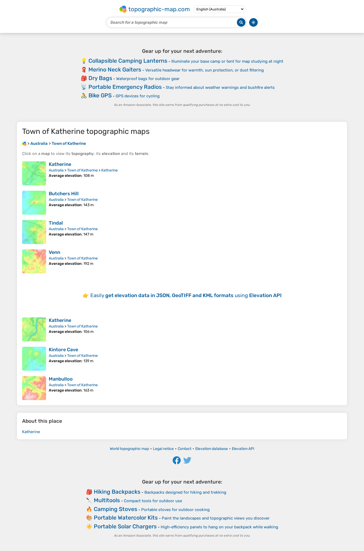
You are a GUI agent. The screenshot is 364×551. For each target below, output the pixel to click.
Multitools (107, 500)
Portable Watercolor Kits (126, 517)
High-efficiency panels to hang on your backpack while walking (219, 527)
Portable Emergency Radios (125, 86)
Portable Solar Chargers (125, 526)
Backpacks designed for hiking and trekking (185, 492)
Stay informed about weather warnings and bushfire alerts (220, 87)
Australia (56, 170)
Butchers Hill (64, 194)
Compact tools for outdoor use (153, 500)
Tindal (56, 223)
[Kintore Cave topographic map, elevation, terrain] (34, 359)
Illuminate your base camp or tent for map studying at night (227, 61)
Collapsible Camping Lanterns (127, 60)
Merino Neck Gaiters (114, 69)
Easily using (186, 295)
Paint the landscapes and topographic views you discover (216, 518)
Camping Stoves (115, 509)
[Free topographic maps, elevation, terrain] (24, 143)
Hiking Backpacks (117, 491)
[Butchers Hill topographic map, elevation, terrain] (34, 203)
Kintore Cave (63, 350)
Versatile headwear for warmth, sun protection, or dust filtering (204, 70)
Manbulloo (61, 379)
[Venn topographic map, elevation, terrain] (34, 261)
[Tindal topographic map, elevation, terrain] (34, 232)
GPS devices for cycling (138, 96)
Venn (54, 252)
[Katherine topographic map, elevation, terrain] (34, 173)
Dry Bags (100, 78)
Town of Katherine (82, 170)
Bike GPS (100, 95)
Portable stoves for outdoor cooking (175, 509)
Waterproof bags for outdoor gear (148, 78)
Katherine (60, 164)
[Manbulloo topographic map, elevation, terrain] (34, 388)
